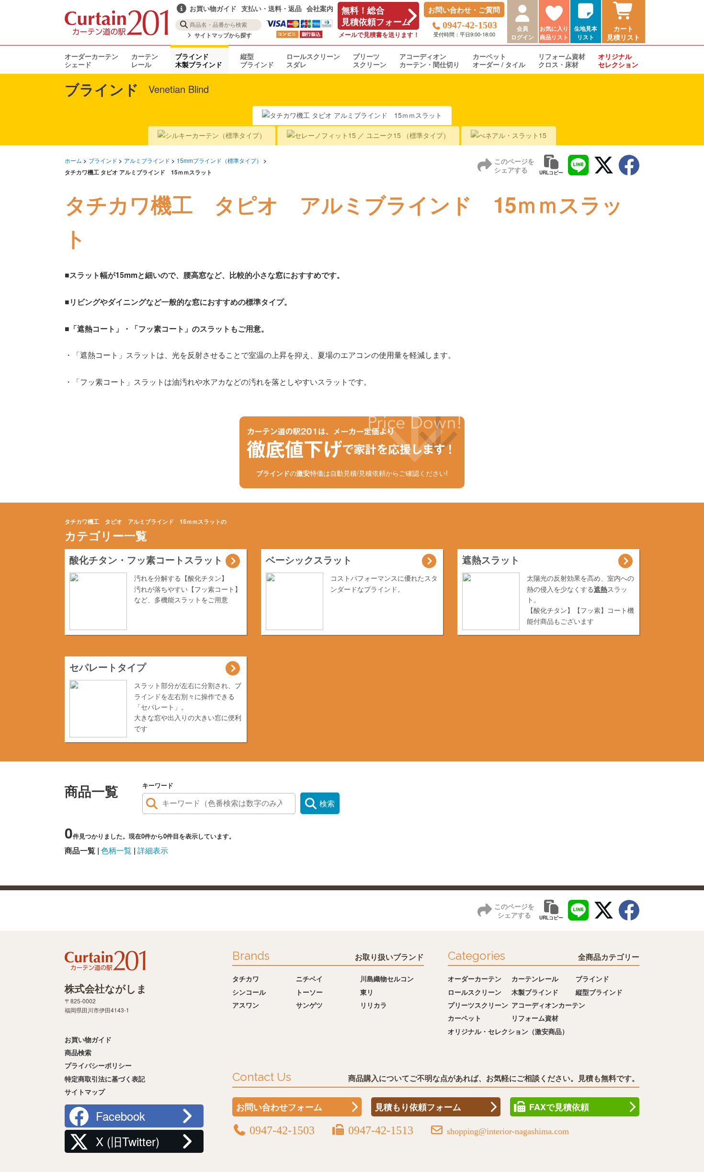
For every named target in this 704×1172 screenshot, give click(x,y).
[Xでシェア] (603, 165)
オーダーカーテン (474, 978)
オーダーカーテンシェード (91, 60)
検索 (327, 803)
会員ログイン (522, 32)
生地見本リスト (585, 32)
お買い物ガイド (88, 1039)
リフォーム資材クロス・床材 (561, 60)
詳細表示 (152, 850)
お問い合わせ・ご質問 (464, 9)
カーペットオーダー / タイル (499, 60)
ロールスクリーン (474, 992)
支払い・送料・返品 (271, 8)
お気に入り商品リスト (554, 32)
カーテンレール (144, 60)
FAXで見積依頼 (559, 1107)
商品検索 (78, 1052)
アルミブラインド (147, 160)
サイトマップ (85, 1091)
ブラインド (103, 160)
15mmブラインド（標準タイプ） (219, 160)
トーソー (309, 992)
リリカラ (373, 1005)
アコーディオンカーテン (548, 1005)
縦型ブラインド (257, 60)
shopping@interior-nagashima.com (508, 1131)
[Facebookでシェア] (629, 165)
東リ (367, 992)
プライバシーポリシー (98, 1065)
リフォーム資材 (534, 1018)
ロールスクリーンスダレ (313, 60)
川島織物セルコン (387, 978)
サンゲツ (309, 1005)
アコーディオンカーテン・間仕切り (429, 60)
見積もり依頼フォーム (418, 1107)
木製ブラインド (534, 992)
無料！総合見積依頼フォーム (375, 16)
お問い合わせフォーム (279, 1107)
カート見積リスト (623, 32)
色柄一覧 (116, 850)
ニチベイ (309, 978)
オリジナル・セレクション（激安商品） (508, 1031)
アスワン (245, 1005)
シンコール (249, 992)
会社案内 (320, 8)
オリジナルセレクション (618, 60)
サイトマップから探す (222, 35)
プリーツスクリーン (369, 60)
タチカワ (245, 978)
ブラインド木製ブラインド (198, 60)
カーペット (464, 1018)
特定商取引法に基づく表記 (105, 1078)
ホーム (73, 160)
